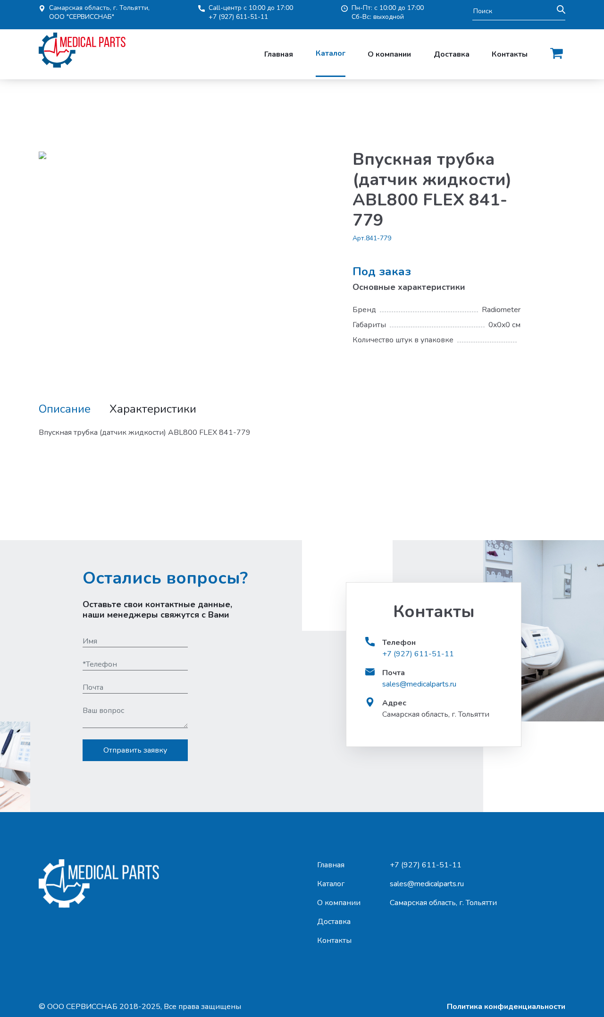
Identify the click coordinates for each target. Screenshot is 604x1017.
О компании (389, 54)
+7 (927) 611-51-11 (238, 16)
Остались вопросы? (165, 578)
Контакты (510, 54)
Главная (278, 54)
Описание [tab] (65, 409)
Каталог (330, 53)
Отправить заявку (135, 750)
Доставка (452, 54)
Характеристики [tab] (152, 409)
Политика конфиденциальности (506, 1006)
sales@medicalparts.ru (419, 684)
